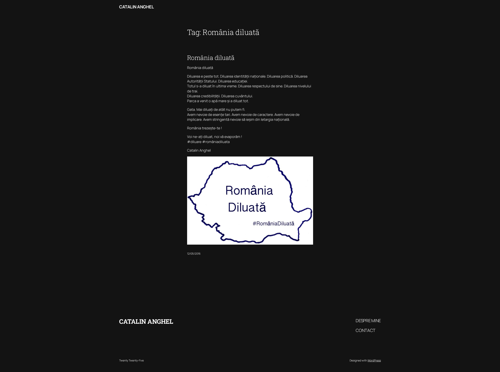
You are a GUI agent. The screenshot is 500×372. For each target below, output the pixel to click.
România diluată (211, 57)
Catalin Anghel (136, 7)
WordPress (374, 360)
